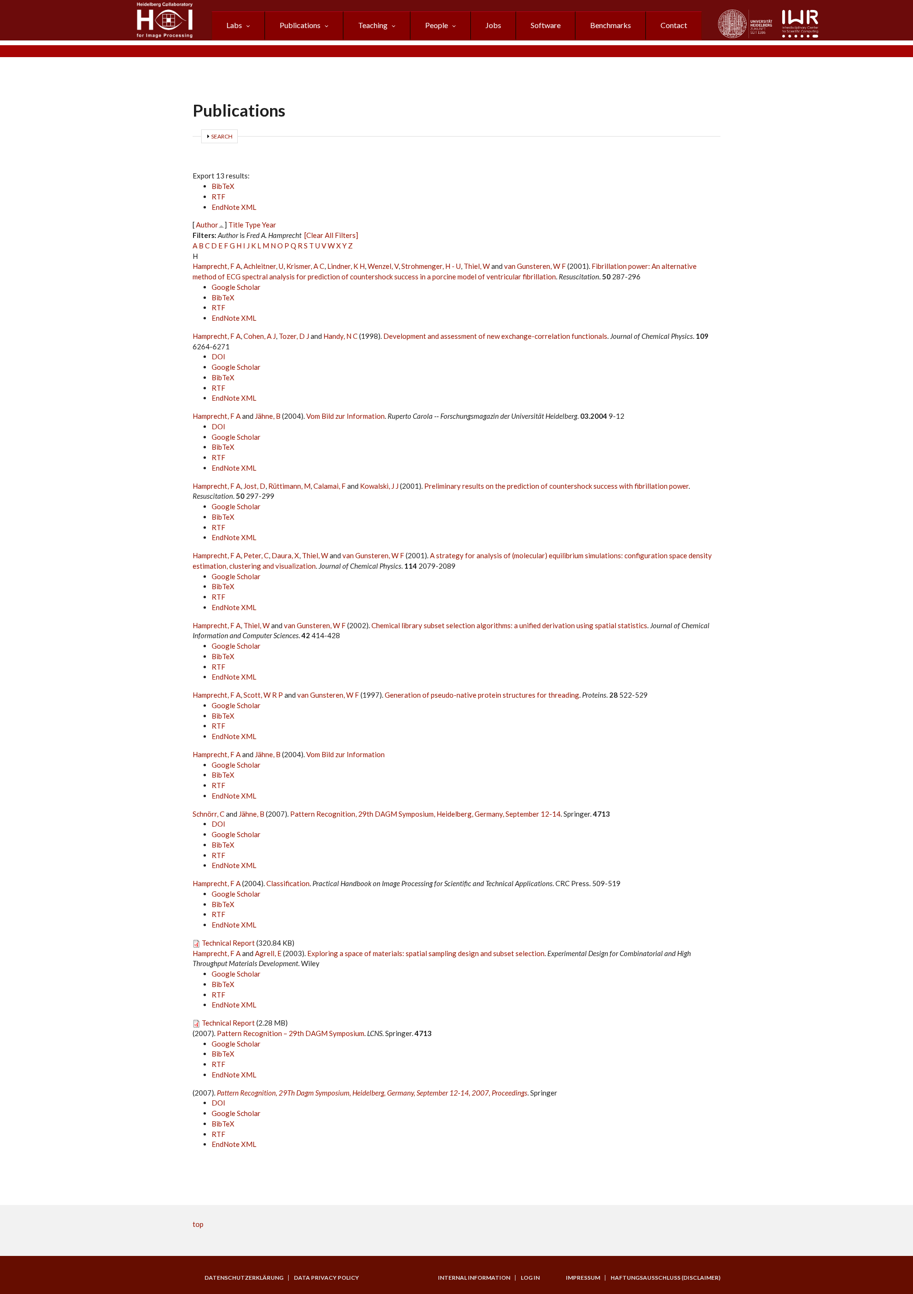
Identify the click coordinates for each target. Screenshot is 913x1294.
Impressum (583, 1278)
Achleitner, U (263, 266)
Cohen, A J (259, 336)
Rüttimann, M (289, 486)
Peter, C (256, 555)
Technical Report (228, 942)
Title (235, 224)
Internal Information (474, 1278)
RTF (218, 196)
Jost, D (254, 486)
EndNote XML (234, 207)
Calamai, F (329, 486)
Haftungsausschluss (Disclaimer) (665, 1278)
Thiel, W (477, 266)
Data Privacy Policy (326, 1278)
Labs (234, 25)
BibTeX (223, 186)
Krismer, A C (305, 266)
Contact (673, 25)
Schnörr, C (208, 814)
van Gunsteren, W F (535, 266)
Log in (530, 1278)
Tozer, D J (294, 336)
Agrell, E (268, 953)
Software (546, 25)
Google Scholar (236, 287)
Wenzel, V (383, 266)
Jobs (493, 25)
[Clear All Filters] (331, 235)
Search (222, 136)
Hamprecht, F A (217, 266)
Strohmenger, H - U (431, 266)
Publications (300, 25)
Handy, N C (340, 336)
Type (253, 224)
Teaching (373, 25)
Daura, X (285, 555)
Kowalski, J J (379, 486)
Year (269, 224)
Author (207, 224)
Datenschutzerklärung (243, 1278)
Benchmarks (610, 25)
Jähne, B (268, 416)
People (436, 25)
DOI (218, 356)
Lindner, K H (346, 266)
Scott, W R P (263, 695)
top (198, 1224)
